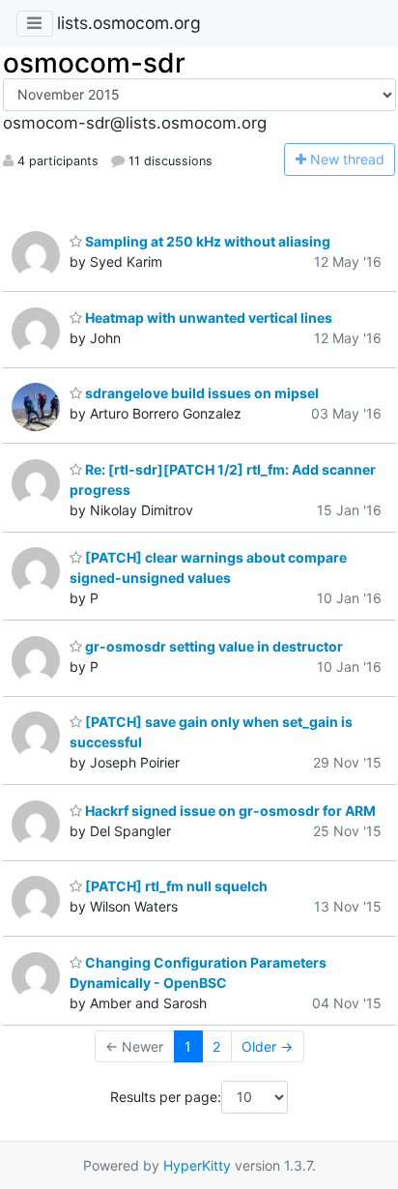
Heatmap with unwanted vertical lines (207, 317)
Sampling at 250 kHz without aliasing (206, 241)
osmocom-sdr (94, 62)
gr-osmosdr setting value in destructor (212, 646)
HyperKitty (197, 1165)
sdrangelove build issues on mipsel (200, 393)
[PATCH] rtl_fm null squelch (175, 886)
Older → (267, 1046)
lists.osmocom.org (129, 23)
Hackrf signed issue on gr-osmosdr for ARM (229, 810)
